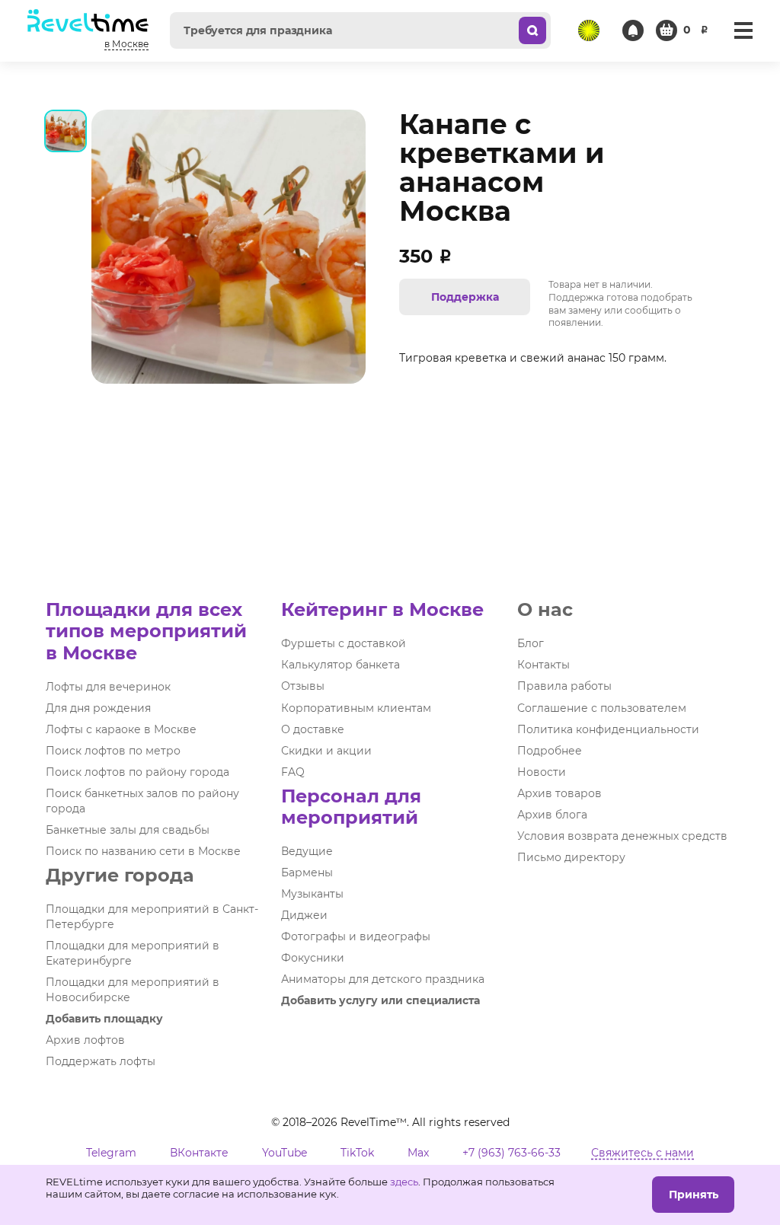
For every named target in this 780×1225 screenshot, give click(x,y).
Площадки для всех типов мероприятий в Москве (146, 630)
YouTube (284, 1153)
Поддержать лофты (100, 1061)
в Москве (126, 43)
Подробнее (549, 751)
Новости (541, 772)
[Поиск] (532, 30)
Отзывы (302, 686)
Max (418, 1153)
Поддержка (465, 297)
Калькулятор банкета (340, 665)
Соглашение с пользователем (601, 708)
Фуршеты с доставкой (343, 643)
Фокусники (312, 958)
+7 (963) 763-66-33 (511, 1153)
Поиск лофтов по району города (137, 772)
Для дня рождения (98, 708)
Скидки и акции (326, 751)
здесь (404, 1182)
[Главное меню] (743, 30)
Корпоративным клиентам (356, 708)
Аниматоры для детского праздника (382, 979)
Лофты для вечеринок (108, 687)
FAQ (293, 772)
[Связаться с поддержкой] (633, 30)
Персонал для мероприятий (351, 806)
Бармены (307, 872)
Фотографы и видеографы (355, 936)
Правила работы (564, 686)
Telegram (111, 1153)
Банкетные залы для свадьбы (127, 830)
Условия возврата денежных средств (622, 836)
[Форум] (588, 30)
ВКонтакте (199, 1153)
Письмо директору (571, 857)
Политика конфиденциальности (608, 729)
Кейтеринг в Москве (382, 609)
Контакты (543, 665)
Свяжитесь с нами (642, 1153)
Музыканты (312, 894)
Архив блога (552, 814)
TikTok (357, 1153)
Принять (693, 1194)
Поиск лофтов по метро (113, 751)
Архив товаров (559, 793)
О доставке (312, 729)
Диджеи (304, 915)
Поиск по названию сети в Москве (143, 851)
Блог (530, 643)
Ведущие (307, 851)
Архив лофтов (85, 1040)
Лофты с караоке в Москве (121, 729)
